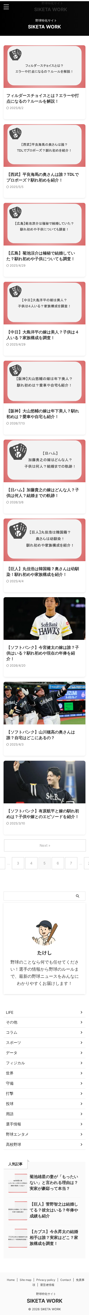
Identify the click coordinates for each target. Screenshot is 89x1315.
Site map (25, 1280)
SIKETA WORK (50, 9)
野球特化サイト (44, 1294)
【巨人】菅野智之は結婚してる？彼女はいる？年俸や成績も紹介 (54, 1210)
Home (11, 1280)
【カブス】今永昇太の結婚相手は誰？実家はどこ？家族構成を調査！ (54, 1237)
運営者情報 (47, 1285)
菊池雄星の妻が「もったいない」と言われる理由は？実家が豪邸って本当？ (54, 1182)
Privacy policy (45, 1280)
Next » (45, 845)
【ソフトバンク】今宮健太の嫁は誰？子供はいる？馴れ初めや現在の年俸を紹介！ (42, 653)
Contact (65, 1280)
